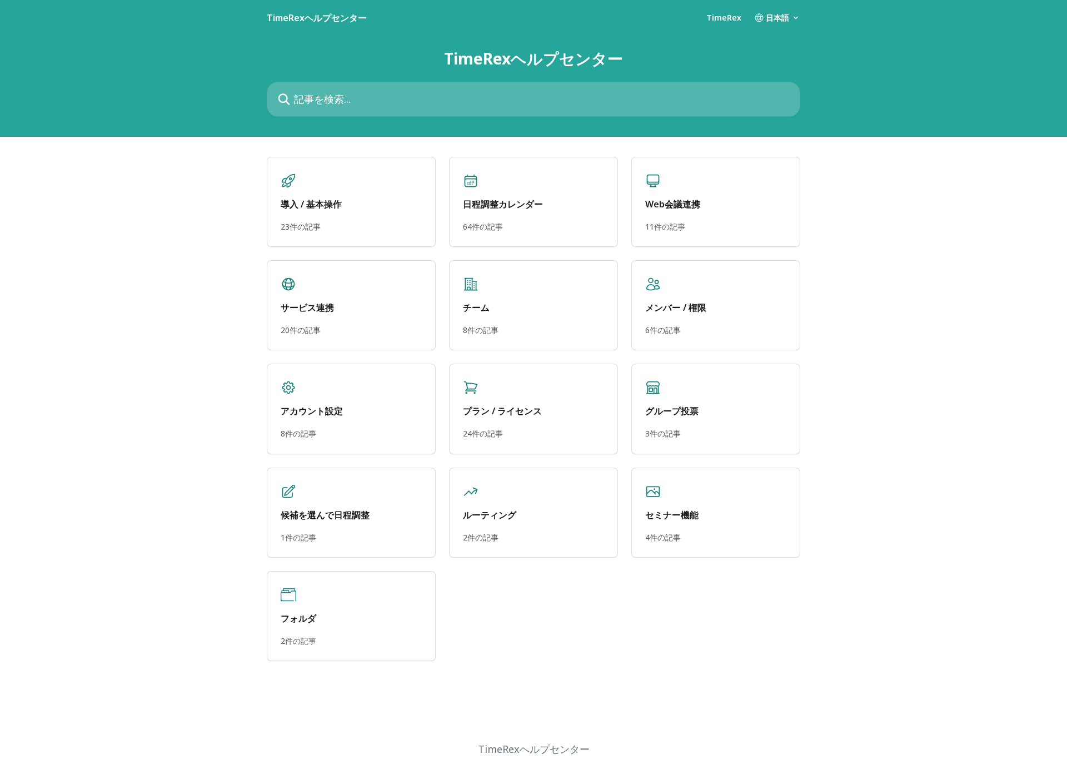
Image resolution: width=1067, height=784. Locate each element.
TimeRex (723, 18)
